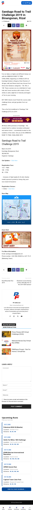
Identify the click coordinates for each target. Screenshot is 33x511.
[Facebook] (13, 25)
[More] (26, 25)
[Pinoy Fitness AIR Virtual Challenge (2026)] (6, 334)
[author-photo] (16, 300)
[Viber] (18, 25)
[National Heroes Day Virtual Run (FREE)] (6, 343)
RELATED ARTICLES (9, 325)
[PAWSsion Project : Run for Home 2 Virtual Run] (6, 351)
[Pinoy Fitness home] (3, 3)
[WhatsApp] (22, 25)
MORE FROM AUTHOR (9, 327)
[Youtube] (22, 316)
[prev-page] (3, 358)
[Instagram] (14, 316)
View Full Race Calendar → (16, 489)
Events (3, 336)
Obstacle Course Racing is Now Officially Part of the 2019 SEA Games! (24, 282)
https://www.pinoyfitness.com (16, 305)
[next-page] (6, 358)
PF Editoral (6, 21)
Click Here (14, 160)
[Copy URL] (9, 25)
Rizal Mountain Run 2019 (7, 281)
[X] (18, 316)
